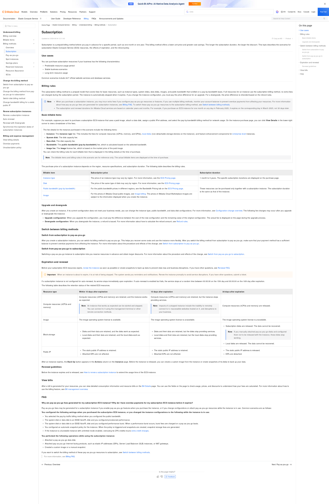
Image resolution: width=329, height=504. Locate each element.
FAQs (94, 18)
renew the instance (91, 268)
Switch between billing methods (216, 104)
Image (46, 195)
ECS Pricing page (168, 178)
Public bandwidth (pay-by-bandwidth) (59, 188)
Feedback (171, 476)
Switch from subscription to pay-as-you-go (181, 243)
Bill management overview (76, 389)
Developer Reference (72, 18)
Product (288, 38)
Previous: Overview (52, 464)
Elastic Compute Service (28, 18)
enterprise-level (239, 133)
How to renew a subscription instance (100, 372)
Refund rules (182, 221)
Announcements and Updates (111, 18)
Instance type (49, 178)
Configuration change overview (229, 210)
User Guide (55, 18)
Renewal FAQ (224, 268)
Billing (86, 18)
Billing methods (100, 25)
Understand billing (85, 25)
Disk (45, 183)
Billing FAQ (127, 104)
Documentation (9, 18)
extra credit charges (140, 430)
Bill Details (146, 386)
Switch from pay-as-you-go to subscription (226, 254)
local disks (146, 133)
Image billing (140, 193)
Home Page (46, 25)
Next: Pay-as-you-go (280, 464)
